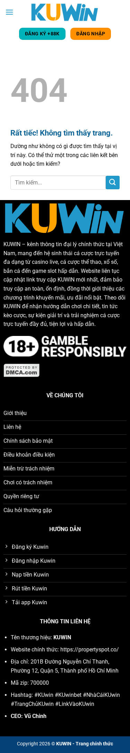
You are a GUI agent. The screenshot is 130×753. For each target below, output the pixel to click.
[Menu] (9, 11)
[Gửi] (113, 182)
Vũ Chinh (35, 716)
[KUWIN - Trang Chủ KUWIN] (65, 12)
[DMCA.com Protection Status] (21, 370)
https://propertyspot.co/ (89, 649)
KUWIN (11, 244)
